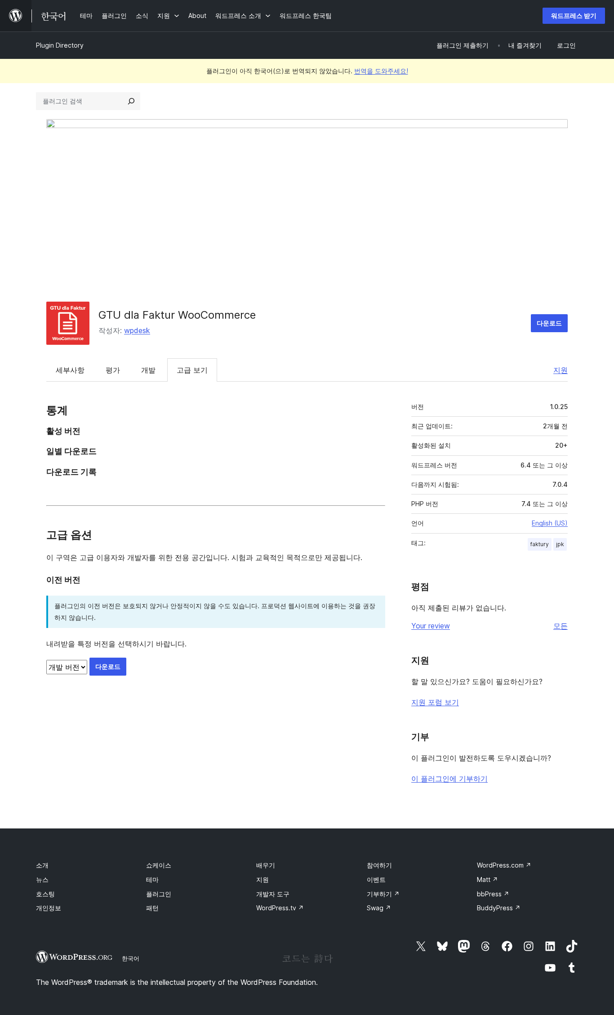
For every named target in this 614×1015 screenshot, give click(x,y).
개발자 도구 (272, 894)
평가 (113, 369)
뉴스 (42, 879)
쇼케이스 (158, 865)
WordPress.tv (280, 908)
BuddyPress (499, 908)
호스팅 (45, 894)
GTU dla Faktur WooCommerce (177, 314)
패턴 (152, 908)
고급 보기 (192, 369)
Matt (487, 879)
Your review (430, 625)
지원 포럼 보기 (435, 702)
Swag (379, 908)
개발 (148, 369)
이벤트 (376, 879)
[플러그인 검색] (131, 101)
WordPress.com (504, 865)
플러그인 (158, 894)
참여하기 (379, 865)
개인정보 (48, 908)
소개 (42, 865)
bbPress (493, 894)
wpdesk (137, 330)
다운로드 (549, 323)
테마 (152, 879)
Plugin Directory (60, 45)
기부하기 (383, 894)
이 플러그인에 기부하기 (449, 778)
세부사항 (70, 369)
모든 (560, 625)
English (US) (550, 523)
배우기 (265, 865)
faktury (539, 544)
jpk (560, 544)
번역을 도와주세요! (381, 71)
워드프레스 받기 (573, 15)
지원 (560, 369)
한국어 (130, 958)
